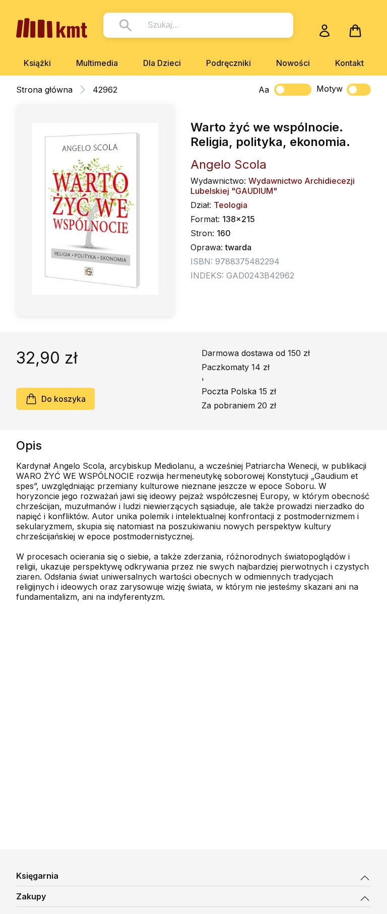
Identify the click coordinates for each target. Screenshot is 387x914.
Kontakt (349, 63)
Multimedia (97, 63)
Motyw (329, 89)
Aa (264, 90)
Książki (37, 63)
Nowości (293, 63)
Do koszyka (63, 399)
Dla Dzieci (162, 63)
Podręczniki (228, 63)
